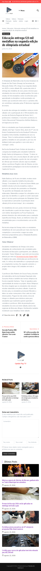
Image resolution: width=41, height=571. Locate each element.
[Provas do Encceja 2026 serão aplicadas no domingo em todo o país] (20, 493)
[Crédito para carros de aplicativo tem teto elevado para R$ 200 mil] (20, 540)
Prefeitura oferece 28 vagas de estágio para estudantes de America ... (30, 398)
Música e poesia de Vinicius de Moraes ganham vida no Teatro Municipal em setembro (20, 481)
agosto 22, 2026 (9, 555)
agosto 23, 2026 (9, 485)
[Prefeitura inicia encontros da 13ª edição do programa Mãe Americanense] (20, 517)
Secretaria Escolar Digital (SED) (26, 256)
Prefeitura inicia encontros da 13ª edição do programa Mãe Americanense (17, 528)
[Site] (20, 367)
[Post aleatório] (33, 21)
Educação (10, 28)
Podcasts (20, 19)
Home (4, 28)
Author (15, 21)
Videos (8, 19)
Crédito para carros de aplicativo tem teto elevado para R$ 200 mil (20, 551)
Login (26, 21)
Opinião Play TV (20, 364)
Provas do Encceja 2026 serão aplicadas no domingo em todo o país (10, 398)
